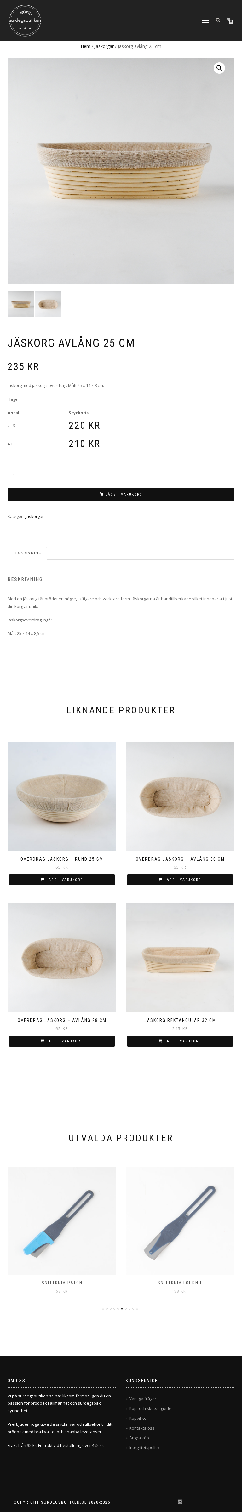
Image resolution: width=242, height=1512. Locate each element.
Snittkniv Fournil (180, 1282)
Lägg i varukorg (124, 494)
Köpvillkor (138, 1418)
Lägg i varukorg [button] (64, 880)
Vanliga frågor (142, 1399)
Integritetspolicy (144, 1447)
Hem (85, 46)
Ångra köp (139, 1438)
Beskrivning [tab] (27, 553)
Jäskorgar (104, 46)
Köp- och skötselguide (150, 1408)
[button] (219, 68)
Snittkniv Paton (62, 1282)
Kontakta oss (141, 1428)
